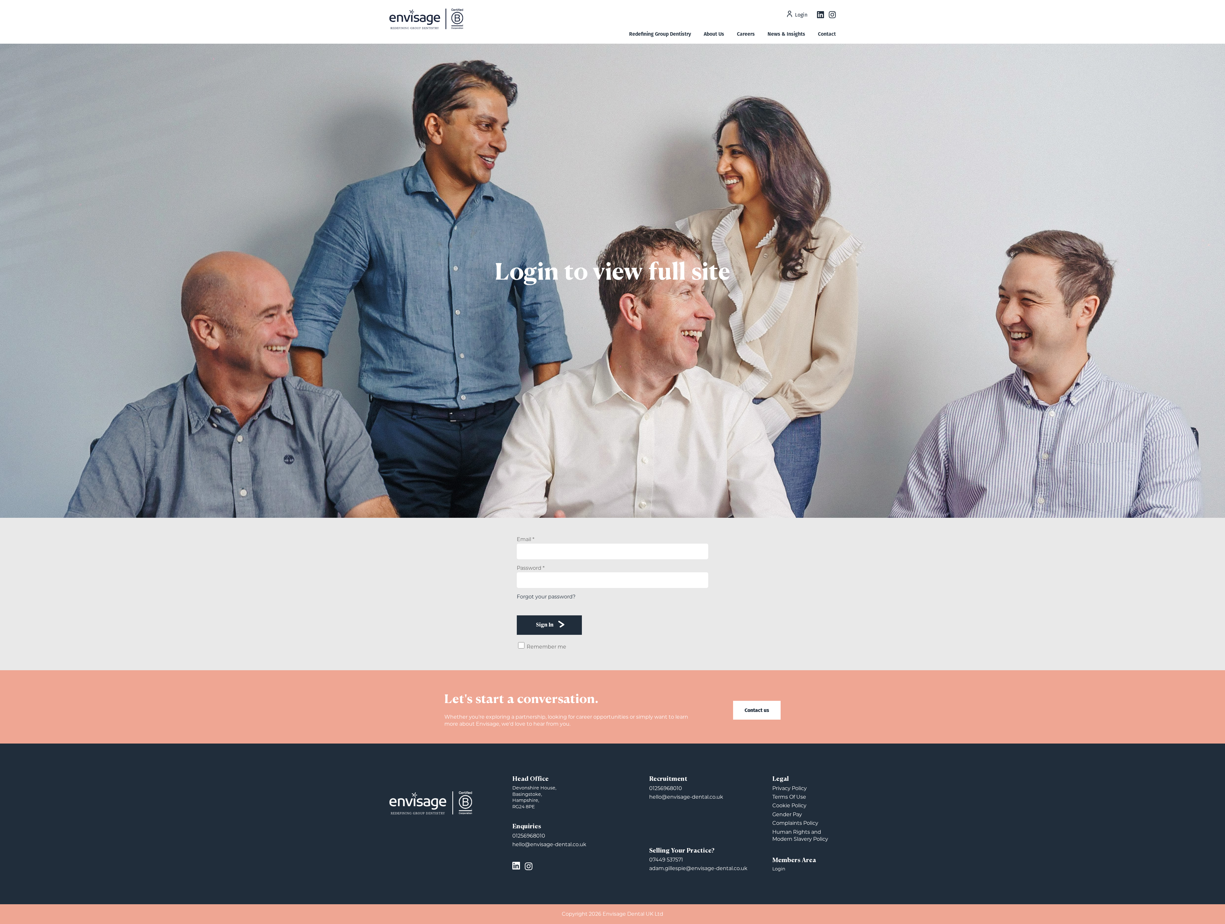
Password (531, 568)
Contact (827, 34)
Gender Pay (787, 814)
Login (801, 15)
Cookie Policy (789, 806)
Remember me (546, 646)
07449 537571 (666, 860)
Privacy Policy (789, 788)
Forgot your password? (546, 597)
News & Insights (786, 34)
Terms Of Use (789, 797)
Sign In (544, 625)
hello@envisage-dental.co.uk (549, 844)
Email (525, 539)
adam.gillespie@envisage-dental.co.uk (698, 868)
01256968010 (528, 836)
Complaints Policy (795, 823)
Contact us (757, 710)
